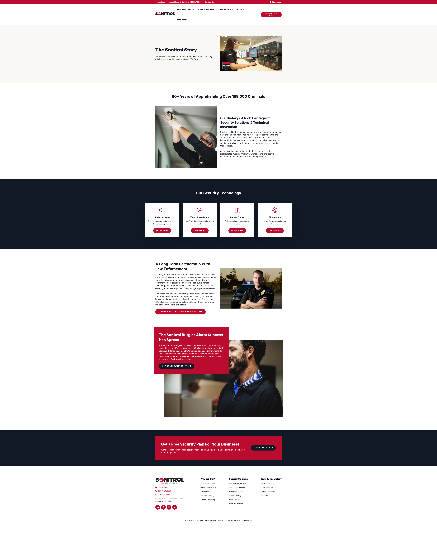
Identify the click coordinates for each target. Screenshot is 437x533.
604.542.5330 (164, 494)
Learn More (162, 231)
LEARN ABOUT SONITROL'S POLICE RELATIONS (180, 312)
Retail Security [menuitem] (234, 500)
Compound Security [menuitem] (237, 487)
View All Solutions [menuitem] (236, 504)
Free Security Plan (271, 14)
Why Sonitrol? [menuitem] (208, 479)
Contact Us (209, 2)
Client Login (276, 2)
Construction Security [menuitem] (237, 483)
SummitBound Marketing (243, 520)
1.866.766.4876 (197, 2)
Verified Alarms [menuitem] (206, 491)
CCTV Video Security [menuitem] (268, 487)
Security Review (262, 448)
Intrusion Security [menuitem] (207, 496)
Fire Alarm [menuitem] (264, 496)
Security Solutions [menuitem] (238, 479)
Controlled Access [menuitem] (267, 491)
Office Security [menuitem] (235, 496)
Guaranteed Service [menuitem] (208, 487)
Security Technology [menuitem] (271, 479)
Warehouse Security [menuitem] (237, 491)
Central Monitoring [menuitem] (208, 500)
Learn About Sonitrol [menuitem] (208, 483)
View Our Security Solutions (176, 366)
